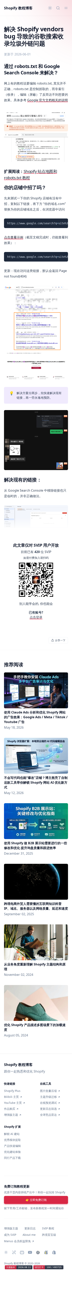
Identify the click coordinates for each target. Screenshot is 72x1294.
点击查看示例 (13, 237)
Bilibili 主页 (11, 1097)
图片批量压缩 (48, 1091)
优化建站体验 (12, 1152)
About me (29, 1235)
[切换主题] (50, 8)
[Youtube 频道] (30, 1252)
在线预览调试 (48, 1103)
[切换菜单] (66, 8)
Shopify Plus (12, 1091)
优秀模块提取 (12, 1140)
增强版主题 (11, 1115)
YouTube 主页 (13, 1103)
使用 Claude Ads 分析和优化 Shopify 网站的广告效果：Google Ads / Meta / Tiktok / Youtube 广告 (36, 717)
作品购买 (9, 1109)
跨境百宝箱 (49, 1235)
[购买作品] (38, 1252)
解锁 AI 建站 (12, 1134)
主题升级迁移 (48, 1097)
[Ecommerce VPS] (54, 1252)
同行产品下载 (12, 1158)
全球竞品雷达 (48, 1115)
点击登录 (36, 617)
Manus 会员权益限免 (17, 1241)
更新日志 (30, 1228)
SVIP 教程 (48, 1228)
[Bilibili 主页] (22, 1252)
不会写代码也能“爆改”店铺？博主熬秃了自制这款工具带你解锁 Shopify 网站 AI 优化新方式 (36, 782)
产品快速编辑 (12, 1146)
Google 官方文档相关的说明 (47, 100)
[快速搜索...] (58, 8)
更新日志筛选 (48, 1109)
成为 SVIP (10, 1235)
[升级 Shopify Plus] (46, 1252)
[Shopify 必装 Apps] (14, 1252)
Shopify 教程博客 (18, 8)
